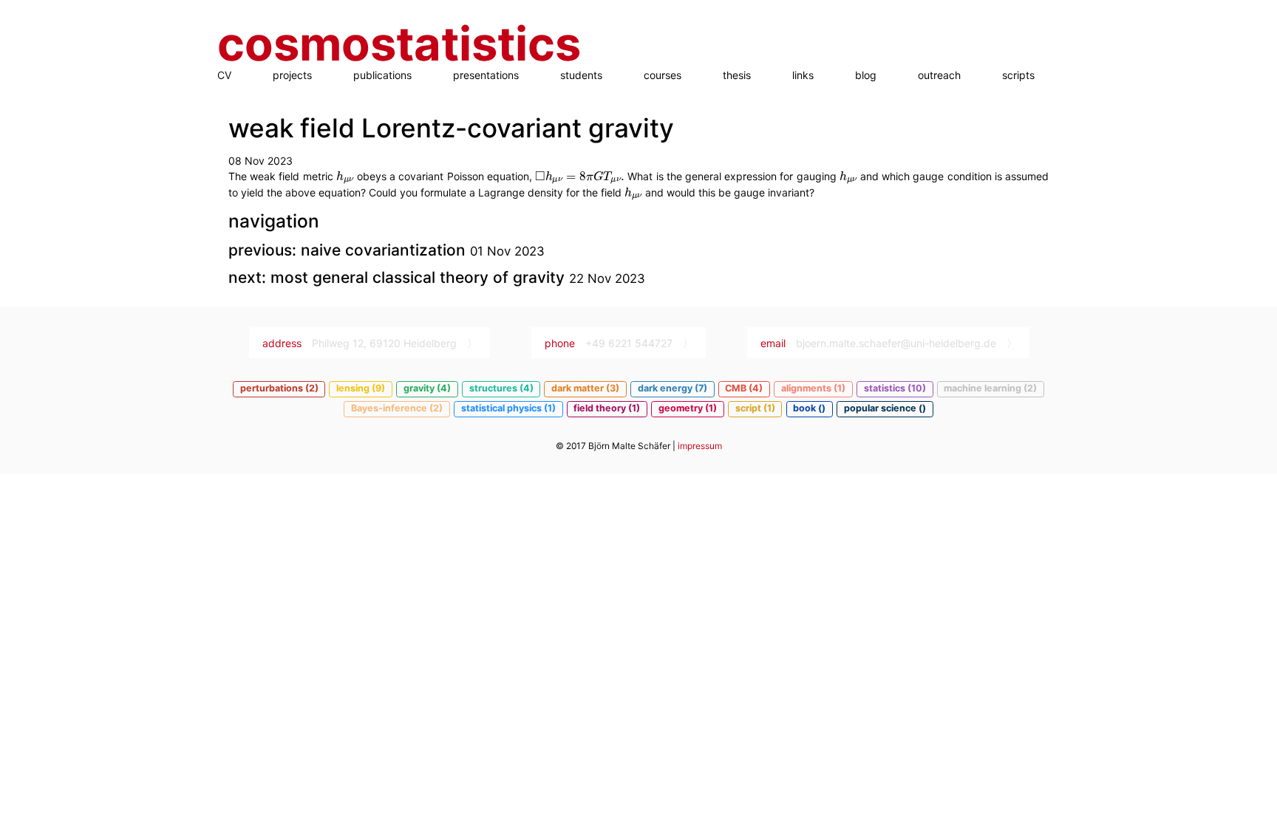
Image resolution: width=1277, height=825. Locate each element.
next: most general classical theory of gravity (398, 277)
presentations (486, 75)
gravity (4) (427, 388)
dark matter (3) (585, 388)
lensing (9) (360, 388)
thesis (737, 75)
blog (865, 75)
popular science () (885, 408)
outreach (939, 75)
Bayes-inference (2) (397, 408)
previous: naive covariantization (349, 250)
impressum (700, 445)
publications (382, 75)
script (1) (755, 408)
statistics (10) (895, 388)
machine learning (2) (990, 388)
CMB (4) (744, 388)
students (581, 75)
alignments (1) (813, 388)
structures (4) (501, 388)
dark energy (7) (672, 388)
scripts (1018, 75)
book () (809, 408)
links (803, 75)
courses (662, 75)
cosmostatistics (399, 44)
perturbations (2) (279, 388)
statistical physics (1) (508, 408)
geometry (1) (687, 408)
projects (292, 75)
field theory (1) (606, 408)
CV (224, 75)
